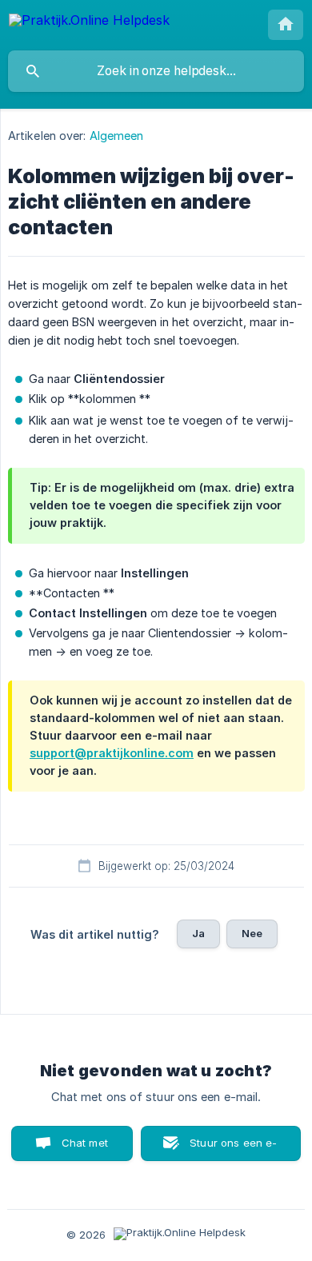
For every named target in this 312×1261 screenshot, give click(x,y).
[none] (89, 23)
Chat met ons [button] (85, 1148)
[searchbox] (156, 71)
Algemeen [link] (117, 135)
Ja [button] (198, 933)
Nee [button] (252, 933)
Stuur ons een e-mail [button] (233, 1148)
